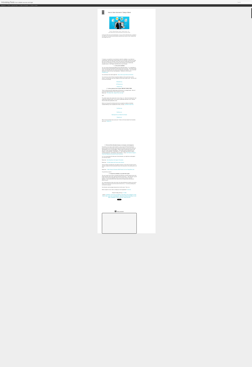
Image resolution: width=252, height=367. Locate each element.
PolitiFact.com (119, 112)
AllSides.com (109, 121)
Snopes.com (119, 117)
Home (9, 5)
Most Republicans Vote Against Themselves (115, 160)
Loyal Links (110, 196)
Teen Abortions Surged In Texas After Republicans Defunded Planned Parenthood (119, 153)
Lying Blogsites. (116, 196)
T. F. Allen (124, 192)
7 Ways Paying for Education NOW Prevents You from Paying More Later (120, 169)
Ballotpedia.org (119, 81)
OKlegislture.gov (105, 72)
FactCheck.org (119, 108)
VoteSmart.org (119, 86)
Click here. (129, 189)
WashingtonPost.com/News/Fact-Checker (119, 114)
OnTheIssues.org (119, 84)
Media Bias (130, 196)
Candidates (108, 194)
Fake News (123, 194)
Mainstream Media (124, 196)
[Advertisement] (143, 31)
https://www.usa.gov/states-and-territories (125, 74)
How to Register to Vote (131, 194)
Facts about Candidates (116, 194)
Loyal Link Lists (14, 5)
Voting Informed (127, 197)
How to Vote (104, 196)
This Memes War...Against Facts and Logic (115, 92)
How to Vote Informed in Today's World (119, 12)
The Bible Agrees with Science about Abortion (115, 162)
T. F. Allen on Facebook (23, 5)
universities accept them (129, 104)
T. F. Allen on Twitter (33, 5)
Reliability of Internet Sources (117, 197)
